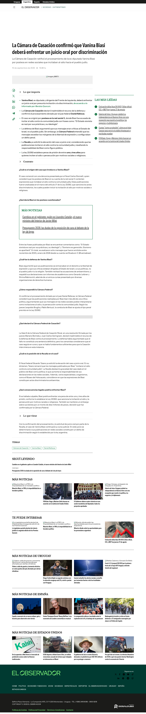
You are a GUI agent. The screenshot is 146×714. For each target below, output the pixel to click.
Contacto (69, 710)
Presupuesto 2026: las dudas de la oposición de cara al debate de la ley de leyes (36, 471)
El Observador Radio (98, 686)
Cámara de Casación (21, 448)
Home (14, 686)
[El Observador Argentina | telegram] (128, 678)
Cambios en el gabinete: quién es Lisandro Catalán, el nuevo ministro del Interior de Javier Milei (41, 464)
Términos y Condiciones (56, 710)
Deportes (82, 686)
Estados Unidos (49, 2)
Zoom (50, 686)
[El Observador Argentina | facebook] (119, 674)
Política (22, 686)
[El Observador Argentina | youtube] (128, 674)
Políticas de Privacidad (37, 710)
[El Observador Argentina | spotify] (123, 678)
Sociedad (47, 7)
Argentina (27, 2)
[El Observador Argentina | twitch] (132, 678)
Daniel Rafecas (49, 448)
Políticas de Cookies (19, 710)
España (37, 2)
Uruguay (17, 2)
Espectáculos (71, 686)
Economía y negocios (37, 686)
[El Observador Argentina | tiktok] (132, 674)
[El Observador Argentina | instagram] (124, 674)
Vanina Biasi (36, 448)
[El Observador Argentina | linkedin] (118, 678)
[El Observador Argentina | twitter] (116, 674)
